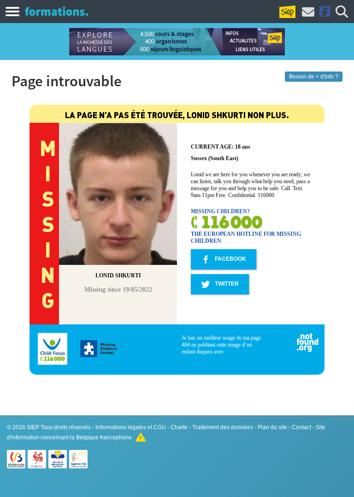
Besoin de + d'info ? (313, 76)
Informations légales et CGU (130, 427)
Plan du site (272, 427)
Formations (56, 11)
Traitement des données (222, 427)
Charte (179, 427)
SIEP (33, 427)
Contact (301, 427)
